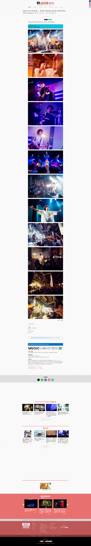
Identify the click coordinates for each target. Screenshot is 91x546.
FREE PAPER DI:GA (53, 527)
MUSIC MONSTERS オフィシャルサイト (35, 366)
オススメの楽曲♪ (42, 530)
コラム (33, 527)
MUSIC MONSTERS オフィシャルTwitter (35, 367)
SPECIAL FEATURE (53, 528)
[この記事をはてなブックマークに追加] (52, 380)
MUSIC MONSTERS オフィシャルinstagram (35, 368)
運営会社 (40, 535)
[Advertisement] (45, 391)
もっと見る (45, 446)
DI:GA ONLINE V (53, 523)
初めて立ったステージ (43, 528)
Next (67, 505)
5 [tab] (47, 516)
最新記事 (33, 523)
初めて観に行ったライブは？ (44, 527)
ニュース (33, 529)
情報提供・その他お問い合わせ (57, 535)
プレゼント (34, 528)
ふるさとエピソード (43, 529)
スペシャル (41, 523)
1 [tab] (41, 516)
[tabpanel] (31, 506)
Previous (23, 505)
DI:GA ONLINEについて (33, 535)
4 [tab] (46, 516)
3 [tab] (44, 516)
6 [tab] (49, 516)
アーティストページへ (45, 419)
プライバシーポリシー (46, 535)
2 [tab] (43, 516)
